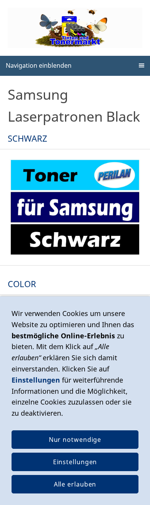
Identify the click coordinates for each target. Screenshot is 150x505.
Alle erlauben (75, 484)
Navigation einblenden (39, 65)
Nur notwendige (75, 439)
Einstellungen (36, 380)
